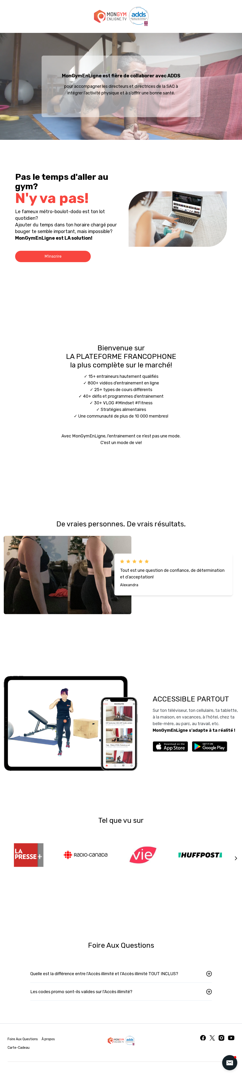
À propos (48, 1039)
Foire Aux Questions (23, 1039)
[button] (229, 1062)
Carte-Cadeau (19, 1048)
